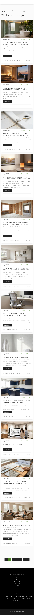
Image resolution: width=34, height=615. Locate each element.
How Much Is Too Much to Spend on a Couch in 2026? (16, 526)
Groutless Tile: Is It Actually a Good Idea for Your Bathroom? (16, 134)
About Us (18, 580)
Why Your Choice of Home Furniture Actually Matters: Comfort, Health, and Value (15, 314)
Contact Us (19, 588)
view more (7, 56)
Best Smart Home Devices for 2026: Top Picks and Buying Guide (16, 178)
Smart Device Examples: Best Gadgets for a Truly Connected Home (16, 89)
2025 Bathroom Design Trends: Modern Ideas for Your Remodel (16, 43)
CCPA (18, 586)
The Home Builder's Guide (12, 2)
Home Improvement (8, 416)
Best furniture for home (10, 329)
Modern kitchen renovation (11, 240)
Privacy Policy (18, 584)
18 (28, 559)
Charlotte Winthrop (26, 39)
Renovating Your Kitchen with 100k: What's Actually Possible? (16, 223)
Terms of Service (18, 582)
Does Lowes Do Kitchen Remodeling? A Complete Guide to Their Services (17, 445)
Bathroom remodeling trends (11, 60)
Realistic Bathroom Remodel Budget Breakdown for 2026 (15, 482)
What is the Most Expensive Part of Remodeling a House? (16, 401)
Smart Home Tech (8, 106)
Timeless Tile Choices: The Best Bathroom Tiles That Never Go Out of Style (15, 358)
